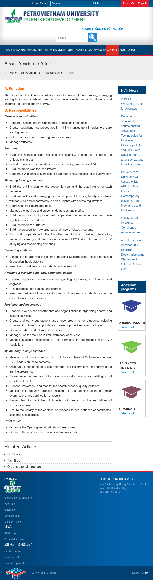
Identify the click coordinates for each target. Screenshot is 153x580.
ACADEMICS (32, 50)
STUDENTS (62, 50)
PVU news (10, 533)
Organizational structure (24, 466)
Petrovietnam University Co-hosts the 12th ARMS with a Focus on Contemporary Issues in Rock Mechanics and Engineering (131, 191)
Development (12, 515)
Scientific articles (14, 557)
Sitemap (44, 3)
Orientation (10, 509)
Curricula (13, 454)
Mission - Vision (13, 521)
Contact (56, 3)
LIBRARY (71, 50)
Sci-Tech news (12, 551)
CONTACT (131, 50)
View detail (127, 327)
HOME (7, 50)
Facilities (13, 460)
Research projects (14, 563)
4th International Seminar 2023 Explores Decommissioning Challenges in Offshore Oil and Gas (132, 254)
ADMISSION (43, 50)
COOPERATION (100, 50)
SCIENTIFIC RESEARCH (84, 50)
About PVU (10, 485)
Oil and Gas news (14, 539)
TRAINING (53, 50)
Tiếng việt (128, 3)
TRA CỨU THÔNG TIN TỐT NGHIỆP (101, 29)
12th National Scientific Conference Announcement (131, 225)
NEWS (23, 50)
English (142, 3)
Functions (10, 491)
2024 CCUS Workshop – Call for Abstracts (131, 103)
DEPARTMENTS (113, 50)
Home (34, 3)
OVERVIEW (15, 50)
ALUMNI (123, 50)
